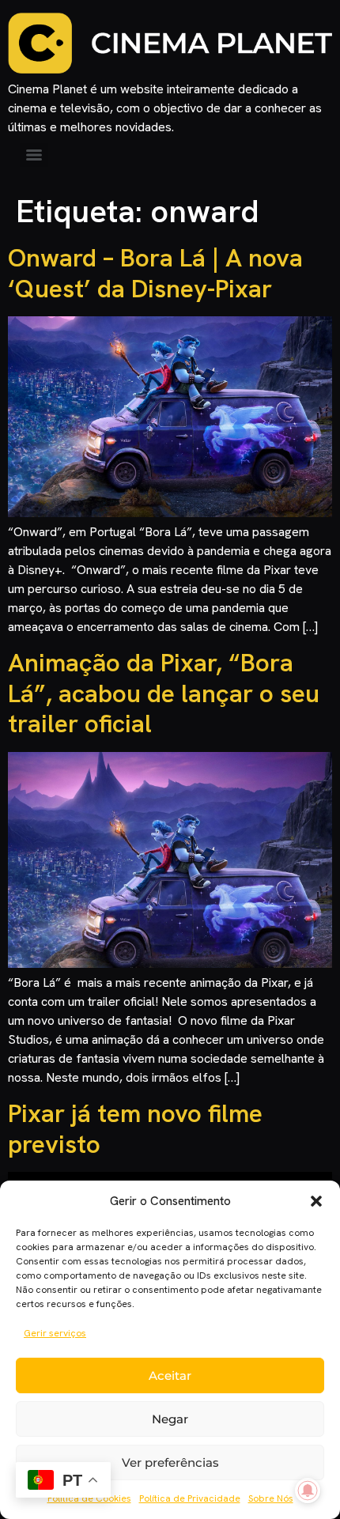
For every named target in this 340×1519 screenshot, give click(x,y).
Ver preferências (170, 1462)
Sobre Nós (270, 1498)
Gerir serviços (55, 1333)
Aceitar (170, 1375)
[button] (316, 1201)
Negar (170, 1418)
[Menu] (34, 155)
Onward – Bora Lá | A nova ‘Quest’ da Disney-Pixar (155, 272)
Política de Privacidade (189, 1498)
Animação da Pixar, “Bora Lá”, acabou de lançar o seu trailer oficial (163, 693)
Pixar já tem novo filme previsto (135, 1128)
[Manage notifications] (307, 1490)
